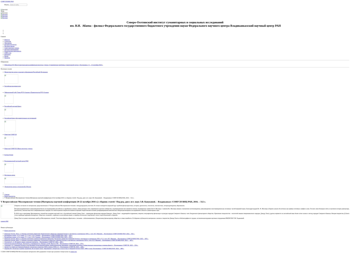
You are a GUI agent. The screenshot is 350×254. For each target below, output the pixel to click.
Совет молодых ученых (11, 48)
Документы (8, 43)
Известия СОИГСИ (10, 134)
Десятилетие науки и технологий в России (17, 186)
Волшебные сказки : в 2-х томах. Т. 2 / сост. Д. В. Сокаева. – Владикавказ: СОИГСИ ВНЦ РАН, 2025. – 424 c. (38, 235)
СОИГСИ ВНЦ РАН (7, 1)
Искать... (7, 4)
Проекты (7, 58)
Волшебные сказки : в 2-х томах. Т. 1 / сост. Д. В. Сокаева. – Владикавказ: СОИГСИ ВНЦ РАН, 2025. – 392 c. (38, 237)
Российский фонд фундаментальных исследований (20, 118)
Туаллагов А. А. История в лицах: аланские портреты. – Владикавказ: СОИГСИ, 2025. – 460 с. (34, 242)
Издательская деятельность (12, 51)
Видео (6, 56)
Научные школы (9, 46)
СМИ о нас (7, 53)
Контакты (7, 54)
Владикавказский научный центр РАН (16, 161)
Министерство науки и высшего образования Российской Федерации (26, 72)
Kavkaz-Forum (8, 155)
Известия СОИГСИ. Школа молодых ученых (18, 148)
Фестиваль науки (9, 175)
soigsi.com (74, 251)
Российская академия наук (12, 86)
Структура (7, 41)
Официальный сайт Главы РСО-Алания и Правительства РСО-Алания (26, 92)
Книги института (9, 230)
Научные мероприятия (11, 49)
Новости (7, 39)
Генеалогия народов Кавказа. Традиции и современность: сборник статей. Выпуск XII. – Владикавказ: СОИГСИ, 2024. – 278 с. (44, 243)
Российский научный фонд (12, 106)
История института (10, 44)
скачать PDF (4, 221)
